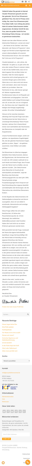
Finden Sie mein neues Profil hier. (13, 307)
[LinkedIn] (25, 1)
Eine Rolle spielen (8, 327)
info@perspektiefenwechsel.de (11, 373)
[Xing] (29, 1)
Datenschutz (26, 454)
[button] (26, 5)
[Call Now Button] (27, 462)
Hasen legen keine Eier (9, 324)
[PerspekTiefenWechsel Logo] (7, 1)
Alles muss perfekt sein (9, 351)
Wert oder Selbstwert (9, 348)
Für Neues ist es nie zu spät (11, 332)
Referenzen (5, 401)
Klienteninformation (7, 396)
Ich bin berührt (7, 343)
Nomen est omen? (8, 335)
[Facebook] (22, 1)
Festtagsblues (7, 330)
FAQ (3, 399)
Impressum (26, 458)
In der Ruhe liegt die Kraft (10, 345)
